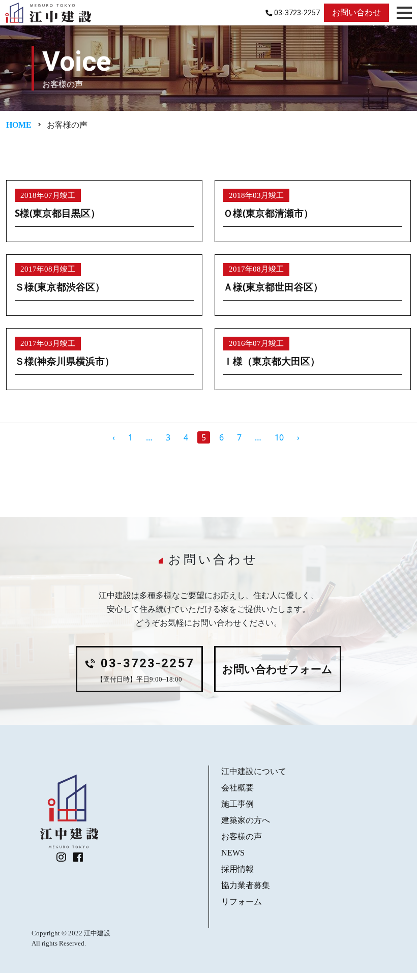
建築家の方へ (245, 820)
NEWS (233, 852)
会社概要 (237, 787)
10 (279, 437)
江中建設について (253, 771)
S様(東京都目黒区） (57, 213)
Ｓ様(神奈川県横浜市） (64, 361)
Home (19, 125)
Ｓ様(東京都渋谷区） (60, 286)
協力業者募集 (245, 885)
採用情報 (237, 869)
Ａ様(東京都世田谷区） (273, 286)
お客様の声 (241, 836)
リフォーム (241, 901)
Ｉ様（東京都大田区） (271, 361)
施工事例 (237, 804)
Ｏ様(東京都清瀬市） (268, 213)
